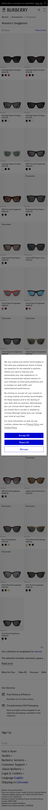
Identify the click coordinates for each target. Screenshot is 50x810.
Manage (24, 449)
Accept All (24, 435)
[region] (24, 405)
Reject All (24, 442)
